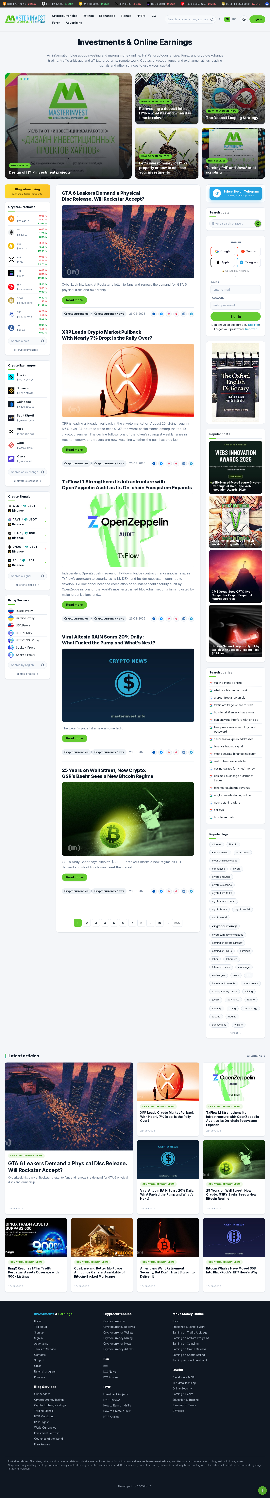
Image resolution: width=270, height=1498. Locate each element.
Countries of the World (48, 1438)
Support (39, 1360)
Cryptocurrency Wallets (118, 1332)
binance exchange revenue (232, 787)
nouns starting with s (227, 802)
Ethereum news (221, 967)
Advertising (74, 22)
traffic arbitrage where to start (233, 705)
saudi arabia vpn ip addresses (233, 739)
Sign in (257, 19)
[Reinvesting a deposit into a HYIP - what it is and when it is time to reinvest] (166, 98)
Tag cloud (40, 1326)
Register (253, 324)
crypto (237, 868)
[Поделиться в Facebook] (154, 314)
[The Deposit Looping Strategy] (233, 98)
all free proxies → (27, 673)
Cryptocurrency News (109, 313)
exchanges (218, 975)
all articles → (256, 1056)
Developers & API (183, 1377)
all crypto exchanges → (27, 480)
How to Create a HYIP (117, 1411)
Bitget (21, 374)
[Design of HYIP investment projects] (68, 126)
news (215, 1000)
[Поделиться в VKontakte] (184, 314)
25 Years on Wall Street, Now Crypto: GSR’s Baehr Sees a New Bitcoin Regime (107, 773)
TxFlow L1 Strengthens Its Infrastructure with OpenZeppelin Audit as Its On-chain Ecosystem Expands (127, 484)
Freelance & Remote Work (189, 1326)
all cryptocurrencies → (27, 349)
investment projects (223, 983)
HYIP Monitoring (44, 1416)
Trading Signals (44, 1410)
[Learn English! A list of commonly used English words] (235, 382)
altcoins (216, 844)
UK (234, 19)
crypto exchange (222, 884)
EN (227, 19)
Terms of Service (45, 1349)
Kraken (22, 456)
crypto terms (219, 909)
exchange (244, 967)
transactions (219, 1024)
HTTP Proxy (24, 633)
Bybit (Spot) (25, 415)
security (216, 1008)
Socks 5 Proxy (25, 654)
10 (159, 923)
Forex (56, 22)
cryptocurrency (224, 926)
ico (248, 975)
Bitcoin (233, 844)
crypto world (219, 917)
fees (236, 975)
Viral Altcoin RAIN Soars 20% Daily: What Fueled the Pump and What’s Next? (108, 640)
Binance (23, 388)
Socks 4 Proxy (25, 647)
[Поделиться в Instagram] (169, 314)
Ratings (88, 15)
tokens (216, 1016)
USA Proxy (23, 625)
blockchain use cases (224, 860)
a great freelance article (229, 697)
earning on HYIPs (222, 950)
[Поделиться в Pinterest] (176, 314)
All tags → (236, 1032)
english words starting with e (232, 795)
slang (232, 1008)
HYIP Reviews (111, 1400)
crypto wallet (242, 909)
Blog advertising (27, 191)
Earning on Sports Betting (189, 1354)
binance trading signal (228, 746)
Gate (20, 443)
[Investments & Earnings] (25, 19)
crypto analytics (221, 876)
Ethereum (231, 959)
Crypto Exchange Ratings (50, 1405)
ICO (153, 15)
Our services (42, 1394)
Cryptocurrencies (64, 15)
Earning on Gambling (186, 1343)
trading (232, 1016)
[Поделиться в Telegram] (191, 314)
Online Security (182, 1388)
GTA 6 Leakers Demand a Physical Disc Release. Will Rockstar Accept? (103, 196)
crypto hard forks (222, 893)
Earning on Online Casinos (189, 1349)
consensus (218, 868)
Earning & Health (183, 1394)
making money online (228, 682)
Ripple (251, 999)
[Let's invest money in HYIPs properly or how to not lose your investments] (166, 153)
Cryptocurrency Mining (118, 1338)
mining (249, 991)
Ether (215, 959)
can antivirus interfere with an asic (236, 719)
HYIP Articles (111, 1416)
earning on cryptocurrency (227, 942)
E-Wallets (178, 1410)
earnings (245, 950)
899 (177, 923)
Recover (251, 329)
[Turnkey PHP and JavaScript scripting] (233, 153)
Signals (126, 15)
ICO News (109, 1371)
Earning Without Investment (190, 1360)
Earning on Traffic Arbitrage (190, 1332)
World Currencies (45, 1427)
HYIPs (141, 15)
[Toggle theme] (244, 19)
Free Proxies (42, 1444)
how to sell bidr (224, 817)
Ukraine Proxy (25, 618)
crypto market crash (223, 901)
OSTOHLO (144, 1486)
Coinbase (24, 402)
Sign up (39, 1332)
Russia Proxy (24, 610)
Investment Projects (115, 1394)
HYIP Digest (41, 1422)
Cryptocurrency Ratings (49, 1399)
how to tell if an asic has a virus (234, 712)
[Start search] (257, 223)
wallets (238, 1024)
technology (250, 1008)
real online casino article (230, 761)
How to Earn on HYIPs (117, 1405)
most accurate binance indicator (235, 753)
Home (38, 1321)
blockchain (242, 852)
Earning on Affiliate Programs (191, 1338)
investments (251, 983)
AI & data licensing (184, 1383)
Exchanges (107, 15)
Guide (38, 1366)
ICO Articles (110, 1377)
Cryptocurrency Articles (118, 1349)
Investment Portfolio (46, 1433)
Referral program (45, 1371)
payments (233, 999)
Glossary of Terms (184, 1405)
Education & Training (186, 1399)
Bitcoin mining (220, 852)
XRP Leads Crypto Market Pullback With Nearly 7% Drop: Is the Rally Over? (107, 335)
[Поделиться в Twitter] (161, 314)
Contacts (40, 1354)
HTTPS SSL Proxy (28, 640)
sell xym (219, 809)
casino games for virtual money (234, 768)
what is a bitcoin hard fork (231, 690)
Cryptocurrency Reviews (119, 1326)
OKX (20, 429)
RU (221, 19)
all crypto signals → (27, 584)
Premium (39, 1377)
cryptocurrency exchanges (227, 934)
